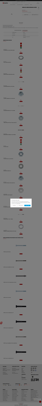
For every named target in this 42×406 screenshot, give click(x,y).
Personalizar (14, 205)
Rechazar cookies (21, 205)
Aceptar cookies (27, 205)
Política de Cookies (18, 203)
